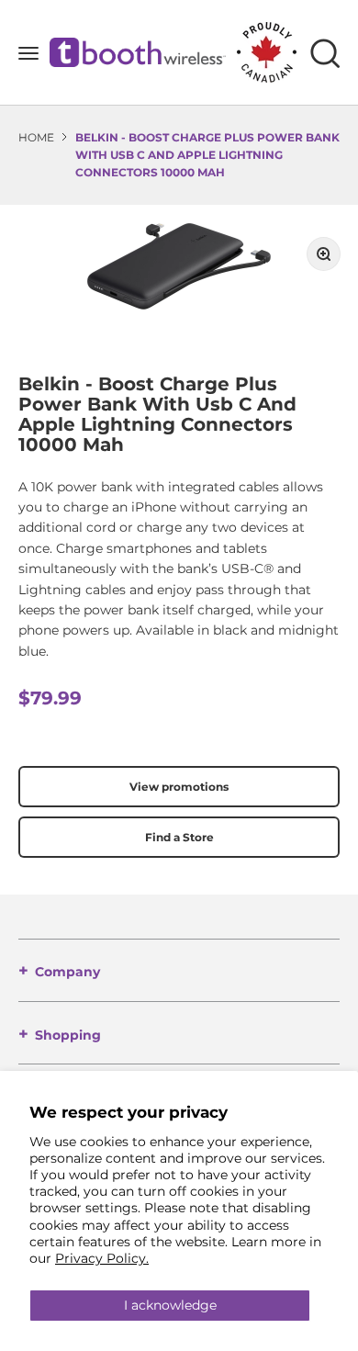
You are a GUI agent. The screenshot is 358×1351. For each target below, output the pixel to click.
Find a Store (179, 837)
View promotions (179, 787)
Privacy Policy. (102, 1258)
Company (67, 971)
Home (36, 137)
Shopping (68, 1035)
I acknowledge (170, 1305)
